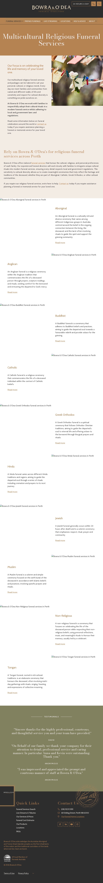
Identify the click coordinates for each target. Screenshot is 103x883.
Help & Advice (80, 21)
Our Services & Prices (24, 817)
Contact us (64, 183)
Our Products (21, 824)
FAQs (18, 831)
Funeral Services (13, 21)
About (92, 21)
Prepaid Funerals (32, 21)
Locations (65, 21)
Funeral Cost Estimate (25, 820)
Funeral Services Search (25, 809)
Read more (60, 242)
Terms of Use (9, 873)
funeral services (38, 163)
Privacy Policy (23, 873)
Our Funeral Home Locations (72, 817)
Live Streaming (50, 21)
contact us (41, 124)
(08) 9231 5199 (67, 809)
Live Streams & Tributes (26, 813)
